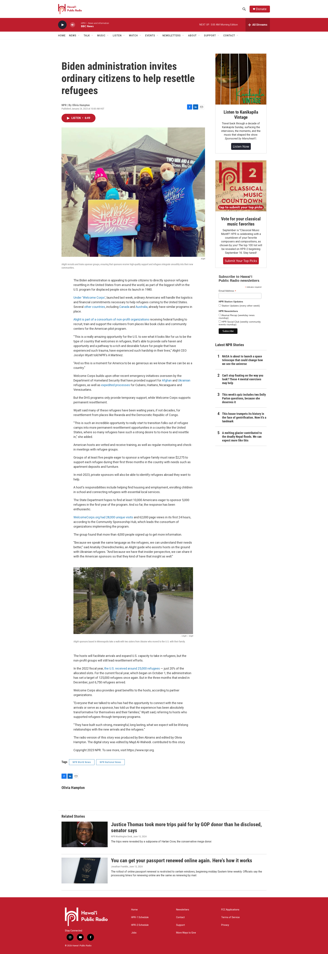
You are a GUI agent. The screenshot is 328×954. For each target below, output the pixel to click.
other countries (94, 307)
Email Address (227, 290)
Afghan (167, 380)
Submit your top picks (241, 261)
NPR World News (82, 762)
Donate (261, 9)
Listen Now (241, 146)
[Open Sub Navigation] (79, 35)
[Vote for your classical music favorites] (240, 185)
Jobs (133, 932)
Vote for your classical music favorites (241, 221)
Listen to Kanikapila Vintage (241, 115)
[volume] (73, 25)
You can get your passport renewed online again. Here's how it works (181, 860)
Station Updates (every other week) (240, 305)
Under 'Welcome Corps (89, 297)
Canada (124, 307)
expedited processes (115, 385)
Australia (141, 307)
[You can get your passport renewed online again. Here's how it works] (85, 870)
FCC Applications (230, 909)
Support (180, 925)
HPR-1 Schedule (140, 917)
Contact (180, 917)
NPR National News (110, 762)
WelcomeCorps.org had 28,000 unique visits (103, 517)
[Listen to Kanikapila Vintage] (240, 79)
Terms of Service (230, 917)
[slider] (78, 24)
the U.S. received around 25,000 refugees (132, 668)
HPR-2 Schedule (140, 925)
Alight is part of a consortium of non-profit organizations (111, 319)
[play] (62, 25)
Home (62, 35)
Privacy (225, 925)
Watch (133, 35)
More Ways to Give (186, 932)
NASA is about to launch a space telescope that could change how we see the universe (242, 360)
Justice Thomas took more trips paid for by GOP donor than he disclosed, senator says (186, 827)
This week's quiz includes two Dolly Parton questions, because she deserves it (244, 398)
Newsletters (182, 909)
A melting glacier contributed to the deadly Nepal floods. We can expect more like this (242, 436)
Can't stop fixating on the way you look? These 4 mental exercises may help (242, 379)
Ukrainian (184, 380)
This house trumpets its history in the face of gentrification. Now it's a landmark (244, 417)
